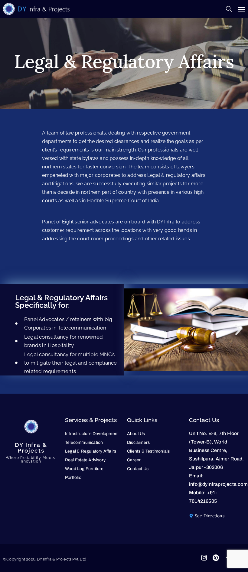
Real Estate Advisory (85, 460)
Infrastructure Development (92, 433)
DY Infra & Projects (31, 447)
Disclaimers (138, 442)
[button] (134, 329)
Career (134, 460)
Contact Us (137, 468)
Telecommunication (84, 442)
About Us (136, 433)
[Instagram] (203, 557)
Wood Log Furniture (84, 468)
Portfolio (73, 477)
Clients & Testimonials (148, 451)
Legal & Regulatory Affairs (90, 451)
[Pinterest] (215, 557)
